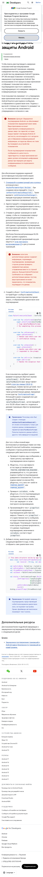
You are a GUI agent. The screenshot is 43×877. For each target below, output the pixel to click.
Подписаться (30, 866)
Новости (4, 696)
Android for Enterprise (9, 685)
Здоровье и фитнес (8, 718)
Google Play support (8, 817)
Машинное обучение (9, 714)
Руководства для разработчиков (13, 791)
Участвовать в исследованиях (12, 820)
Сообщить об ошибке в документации (15, 814)
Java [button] (20, 309)
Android (4, 682)
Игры (3, 711)
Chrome (4, 837)
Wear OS (5, 740)
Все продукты (7, 847)
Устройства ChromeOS (9, 743)
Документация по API (9, 795)
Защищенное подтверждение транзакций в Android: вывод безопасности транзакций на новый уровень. (23, 645)
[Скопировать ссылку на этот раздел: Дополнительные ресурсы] (37, 622)
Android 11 (5, 779)
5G (3, 728)
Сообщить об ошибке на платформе (14, 810)
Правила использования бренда (14, 858)
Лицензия (22, 855)
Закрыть (21, 31)
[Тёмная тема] (37, 313)
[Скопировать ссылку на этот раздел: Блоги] (9, 638)
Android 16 (5, 762)
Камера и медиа (7, 721)
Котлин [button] (11, 309)
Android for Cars (7, 747)
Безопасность (6, 689)
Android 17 (5, 759)
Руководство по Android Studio (12, 788)
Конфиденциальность (9, 724)
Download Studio (7, 798)
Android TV (5, 750)
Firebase (4, 840)
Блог (3, 699)
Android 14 (5, 769)
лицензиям (5, 656)
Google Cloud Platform (9, 844)
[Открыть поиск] (28, 2)
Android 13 (5, 772)
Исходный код (7, 692)
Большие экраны (7, 737)
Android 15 (5, 766)
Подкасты (5, 702)
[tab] (11, 309)
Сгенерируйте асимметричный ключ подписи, (23, 183)
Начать (22, 38)
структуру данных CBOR (20, 384)
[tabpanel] (23, 341)
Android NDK (6, 801)
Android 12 (5, 776)
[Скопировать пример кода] (40, 313)
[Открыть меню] (3, 2)
